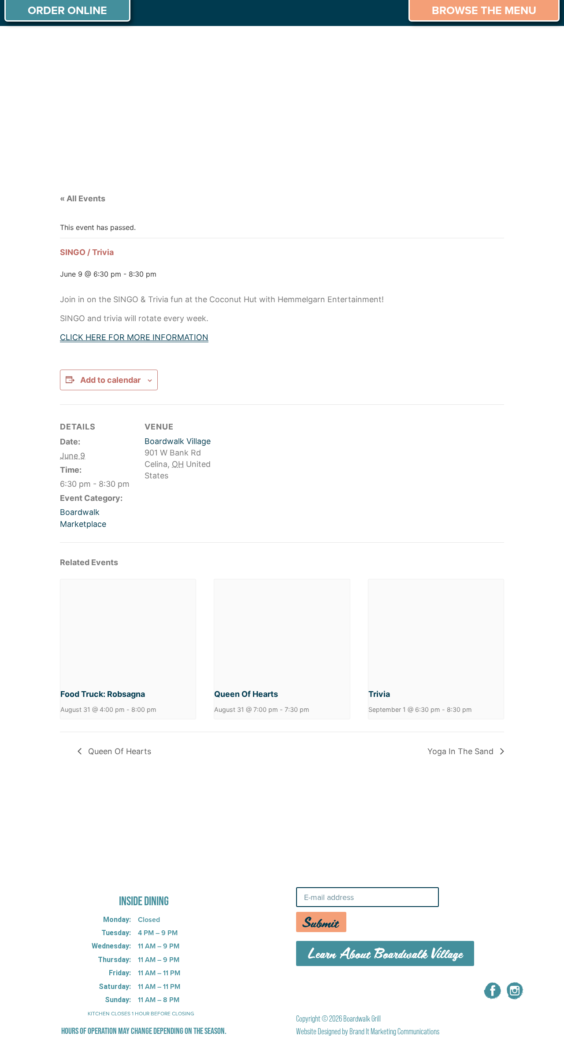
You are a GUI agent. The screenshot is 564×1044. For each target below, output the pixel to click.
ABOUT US (30, 43)
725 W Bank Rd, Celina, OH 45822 (130, 876)
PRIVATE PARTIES (147, 43)
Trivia (379, 694)
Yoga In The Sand (461, 751)
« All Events (82, 198)
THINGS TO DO (392, 43)
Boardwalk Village (178, 441)
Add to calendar (110, 380)
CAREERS (459, 43)
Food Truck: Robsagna (102, 694)
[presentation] (128, 630)
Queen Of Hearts (246, 694)
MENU (82, 43)
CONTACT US (524, 43)
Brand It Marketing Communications (394, 1031)
